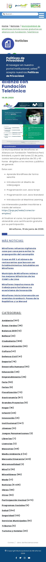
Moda (5, 479)
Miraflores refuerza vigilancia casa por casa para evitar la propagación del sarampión (19, 251)
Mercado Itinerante (13, 459)
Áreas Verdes (9, 325)
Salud (5, 510)
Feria (5, 382)
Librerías (7, 438)
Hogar (5, 407)
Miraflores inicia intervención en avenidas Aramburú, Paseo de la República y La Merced (20, 298)
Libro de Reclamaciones (27, 543)
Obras (5, 489)
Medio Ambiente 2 (12, 454)
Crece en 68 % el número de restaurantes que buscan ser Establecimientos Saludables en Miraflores (20, 264)
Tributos (7, 525)
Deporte (6, 361)
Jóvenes (6, 428)
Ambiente (7, 320)
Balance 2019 (9, 330)
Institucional (9, 423)
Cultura (6, 351)
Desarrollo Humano (13, 366)
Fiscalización (9, 392)
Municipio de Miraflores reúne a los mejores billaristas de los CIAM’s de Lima (20, 276)
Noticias (15, 26)
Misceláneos (9, 474)
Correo (11, 543)
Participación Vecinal (14, 500)
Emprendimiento (11, 377)
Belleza (6, 336)
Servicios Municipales (14, 520)
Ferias (5, 387)
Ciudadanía (9, 341)
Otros (5, 495)
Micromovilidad (11, 464)
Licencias (7, 443)
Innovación (8, 418)
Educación (8, 372)
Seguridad (8, 515)
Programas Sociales (13, 505)
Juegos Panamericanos (15, 433)
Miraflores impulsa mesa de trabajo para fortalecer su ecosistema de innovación (18, 287)
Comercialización (12, 346)
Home (5, 26)
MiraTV (6, 469)
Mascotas (7, 448)
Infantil (6, 413)
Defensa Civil (9, 356)
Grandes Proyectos (13, 402)
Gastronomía (9, 397)
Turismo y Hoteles (12, 531)
